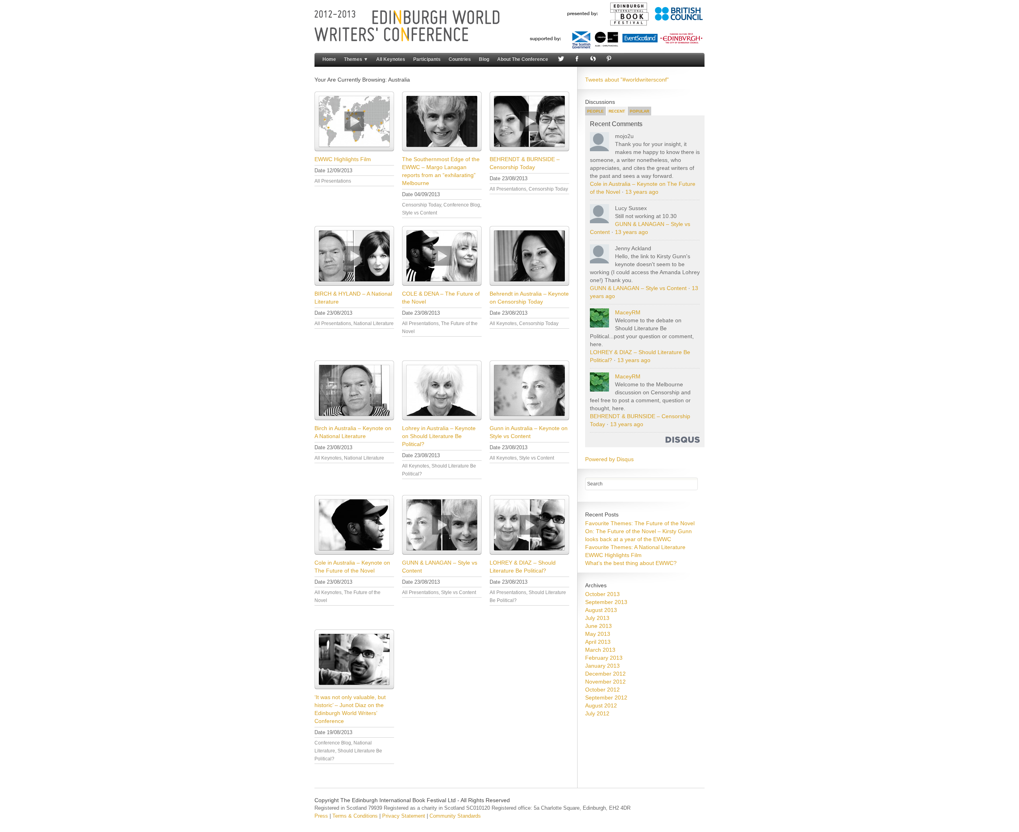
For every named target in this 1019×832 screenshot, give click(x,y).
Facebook (576, 59)
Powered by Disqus (609, 459)
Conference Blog (461, 205)
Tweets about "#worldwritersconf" (627, 79)
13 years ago (641, 192)
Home (329, 59)
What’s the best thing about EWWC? (631, 563)
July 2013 (597, 618)
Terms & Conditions (355, 816)
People (595, 111)
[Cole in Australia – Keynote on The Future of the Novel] (354, 525)
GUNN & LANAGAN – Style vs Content (638, 288)
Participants (427, 59)
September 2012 (606, 697)
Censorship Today (421, 205)
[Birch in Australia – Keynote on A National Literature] (354, 390)
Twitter (560, 59)
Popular (639, 111)
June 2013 (598, 626)
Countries (460, 59)
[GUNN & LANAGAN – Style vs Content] (442, 525)
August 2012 (601, 705)
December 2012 (605, 673)
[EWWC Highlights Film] (354, 121)
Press (321, 816)
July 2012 (597, 713)
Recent (617, 111)
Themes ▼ (356, 59)
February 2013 (604, 658)
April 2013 (598, 642)
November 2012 (605, 681)
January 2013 (602, 665)
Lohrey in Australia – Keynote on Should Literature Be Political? (439, 436)
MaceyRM (627, 312)
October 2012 (602, 689)
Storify (592, 59)
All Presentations (332, 181)
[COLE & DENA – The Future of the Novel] (442, 256)
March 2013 (600, 650)
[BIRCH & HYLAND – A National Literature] (354, 256)
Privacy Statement (403, 816)
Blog (484, 59)
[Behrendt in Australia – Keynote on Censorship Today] (529, 256)
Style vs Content (419, 213)
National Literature (373, 323)
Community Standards (455, 816)
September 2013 (606, 602)
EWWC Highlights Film (342, 159)
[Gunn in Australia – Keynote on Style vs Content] (529, 390)
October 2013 (602, 594)
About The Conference (522, 59)
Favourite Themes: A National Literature (635, 547)
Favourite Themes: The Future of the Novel (640, 523)
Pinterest (608, 59)
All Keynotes (390, 59)
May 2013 (597, 634)
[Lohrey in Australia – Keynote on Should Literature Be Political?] (442, 390)
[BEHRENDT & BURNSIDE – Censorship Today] (529, 121)
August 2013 (601, 610)
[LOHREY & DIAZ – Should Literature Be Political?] (529, 525)
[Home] (509, 47)
